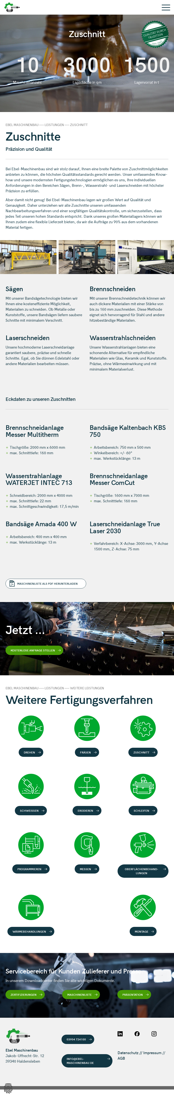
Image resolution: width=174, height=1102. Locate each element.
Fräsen (85, 752)
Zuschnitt (141, 752)
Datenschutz (128, 1052)
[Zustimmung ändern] (8, 1088)
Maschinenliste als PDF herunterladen (47, 583)
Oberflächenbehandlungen (141, 871)
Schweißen (29, 811)
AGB (121, 1058)
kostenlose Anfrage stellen (33, 650)
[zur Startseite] (87, 7)
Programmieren (29, 869)
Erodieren (85, 811)
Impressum (152, 1052)
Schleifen (141, 811)
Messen (85, 869)
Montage (141, 931)
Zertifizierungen (23, 995)
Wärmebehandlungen (29, 931)
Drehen (29, 752)
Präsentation (132, 995)
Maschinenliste (79, 995)
